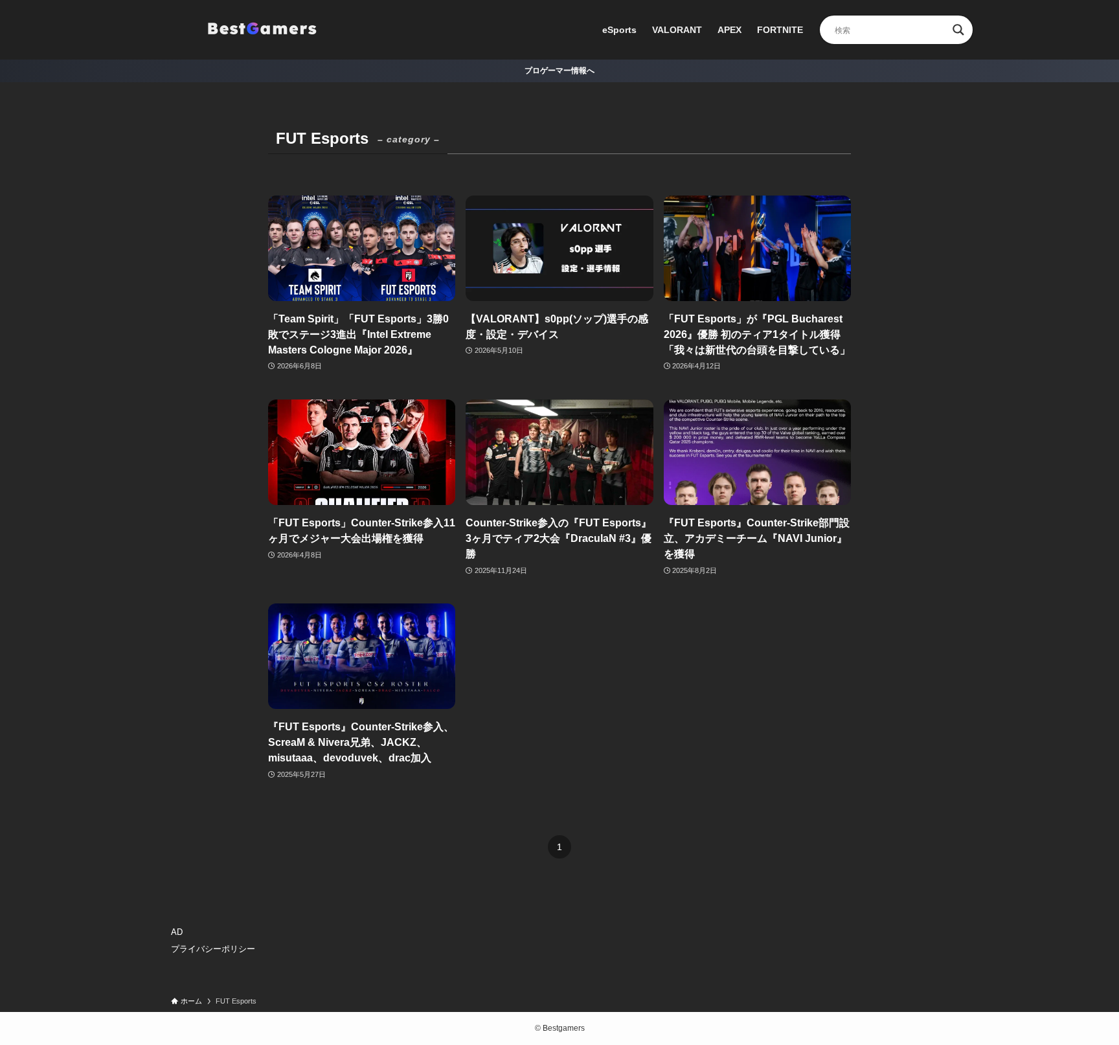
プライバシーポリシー (213, 949)
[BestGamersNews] (261, 29)
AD (177, 932)
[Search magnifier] (958, 30)
